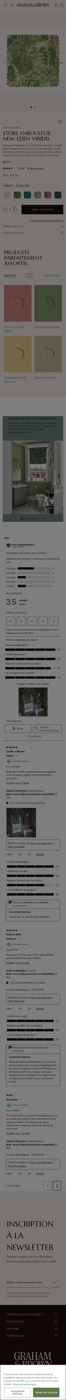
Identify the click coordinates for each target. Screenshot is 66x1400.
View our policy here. (24, 1384)
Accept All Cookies (46, 1392)
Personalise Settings (17, 1392)
